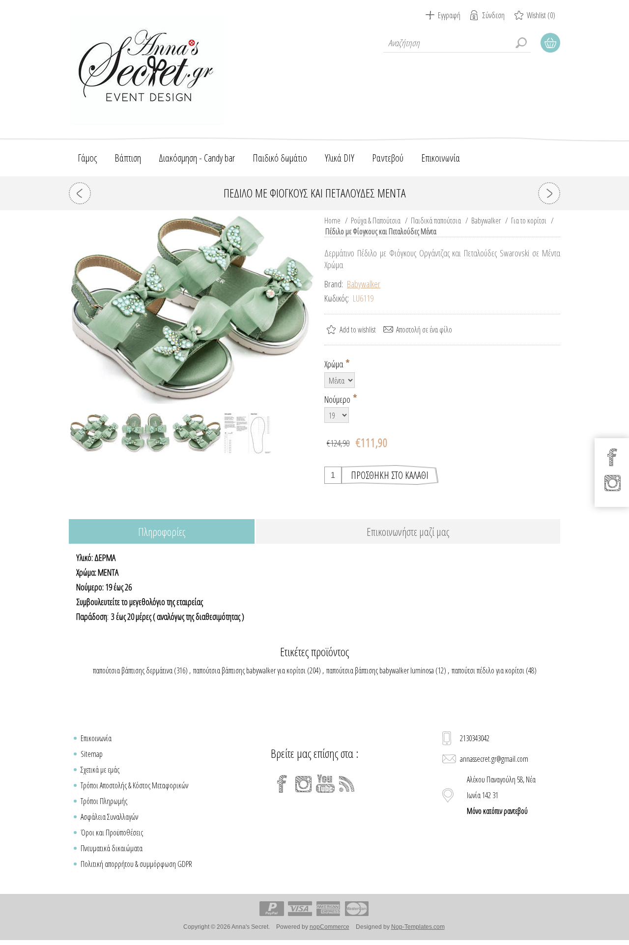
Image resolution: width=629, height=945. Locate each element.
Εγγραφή (449, 15)
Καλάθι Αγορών (550, 43)
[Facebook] (282, 784)
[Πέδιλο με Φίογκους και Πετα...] (80, 193)
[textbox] (457, 43)
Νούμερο (338, 399)
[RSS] (347, 784)
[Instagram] (303, 784)
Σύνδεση (494, 15)
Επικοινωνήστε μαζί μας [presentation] (408, 531)
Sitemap (92, 754)
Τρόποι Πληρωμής (104, 801)
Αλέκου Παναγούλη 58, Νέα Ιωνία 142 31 (501, 795)
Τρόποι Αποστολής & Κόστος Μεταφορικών (134, 785)
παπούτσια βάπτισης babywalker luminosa (380, 670)
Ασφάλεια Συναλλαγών (109, 816)
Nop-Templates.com (418, 926)
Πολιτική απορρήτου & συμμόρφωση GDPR (136, 864)
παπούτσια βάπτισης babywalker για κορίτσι (249, 670)
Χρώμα (334, 364)
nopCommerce (329, 926)
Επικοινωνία (96, 738)
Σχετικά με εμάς (100, 769)
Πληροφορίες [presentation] (161, 531)
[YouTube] (325, 784)
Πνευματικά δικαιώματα (112, 848)
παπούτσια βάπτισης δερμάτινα (132, 670)
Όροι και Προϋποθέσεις (112, 832)
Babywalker (363, 284)
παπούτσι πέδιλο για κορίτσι (488, 670)
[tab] (162, 532)
